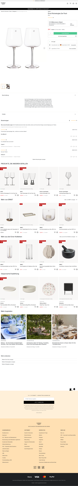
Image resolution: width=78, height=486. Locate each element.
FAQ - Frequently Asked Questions (9, 446)
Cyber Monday (42, 460)
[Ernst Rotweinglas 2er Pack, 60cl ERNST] (23, 48)
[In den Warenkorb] (18, 195)
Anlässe (40, 448)
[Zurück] (2, 48)
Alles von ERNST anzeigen (69, 199)
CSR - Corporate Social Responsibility (68, 435)
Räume (40, 450)
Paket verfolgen (5, 450)
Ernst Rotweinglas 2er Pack (22, 11)
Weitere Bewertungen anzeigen (39, 159)
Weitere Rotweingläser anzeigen (8, 361)
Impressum (4, 435)
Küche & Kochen (27, 435)
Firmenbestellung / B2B (7, 460)
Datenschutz (4, 455)
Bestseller (41, 446)
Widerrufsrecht (5, 462)
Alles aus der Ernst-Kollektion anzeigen (67, 236)
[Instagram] (39, 467)
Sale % (40, 441)
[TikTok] (43, 467)
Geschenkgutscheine (28, 448)
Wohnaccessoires (28, 437)
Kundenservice (5, 432)
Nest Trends (41, 455)
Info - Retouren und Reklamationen (9, 437)
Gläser (10, 11)
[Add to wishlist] (16, 195)
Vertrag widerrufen (39, 412)
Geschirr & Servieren (5, 11)
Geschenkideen (42, 453)
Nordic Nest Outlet (64, 444)
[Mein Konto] (67, 3)
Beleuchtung (26, 439)
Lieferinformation (5, 448)
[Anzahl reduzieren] (49, 33)
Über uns (62, 432)
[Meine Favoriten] (70, 3)
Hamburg (62, 446)
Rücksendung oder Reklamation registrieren (11, 439)
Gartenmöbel (27, 446)
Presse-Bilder (63, 441)
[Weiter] (44, 48)
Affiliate (61, 439)
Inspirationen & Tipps (43, 432)
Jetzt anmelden (72, 24)
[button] (51, 17)
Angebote (41, 439)
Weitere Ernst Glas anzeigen (7, 359)
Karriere (62, 437)
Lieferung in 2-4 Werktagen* (40, 0)
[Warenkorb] (73, 3)
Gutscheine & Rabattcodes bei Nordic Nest (47, 462)
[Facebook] (35, 467)
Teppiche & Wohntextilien (29, 441)
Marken (40, 435)
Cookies (4, 457)
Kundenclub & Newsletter (7, 441)
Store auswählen (72, 48)
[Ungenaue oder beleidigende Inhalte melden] (76, 136)
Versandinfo (73, 45)
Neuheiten (41, 444)
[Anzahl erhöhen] (52, 33)
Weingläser (14, 11)
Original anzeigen (17, 146)
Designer (41, 437)
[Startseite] (3, 3)
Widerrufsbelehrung (6, 444)
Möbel (25, 444)
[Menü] (76, 3)
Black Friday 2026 (42, 457)
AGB (3, 453)
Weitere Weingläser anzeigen (8, 364)
